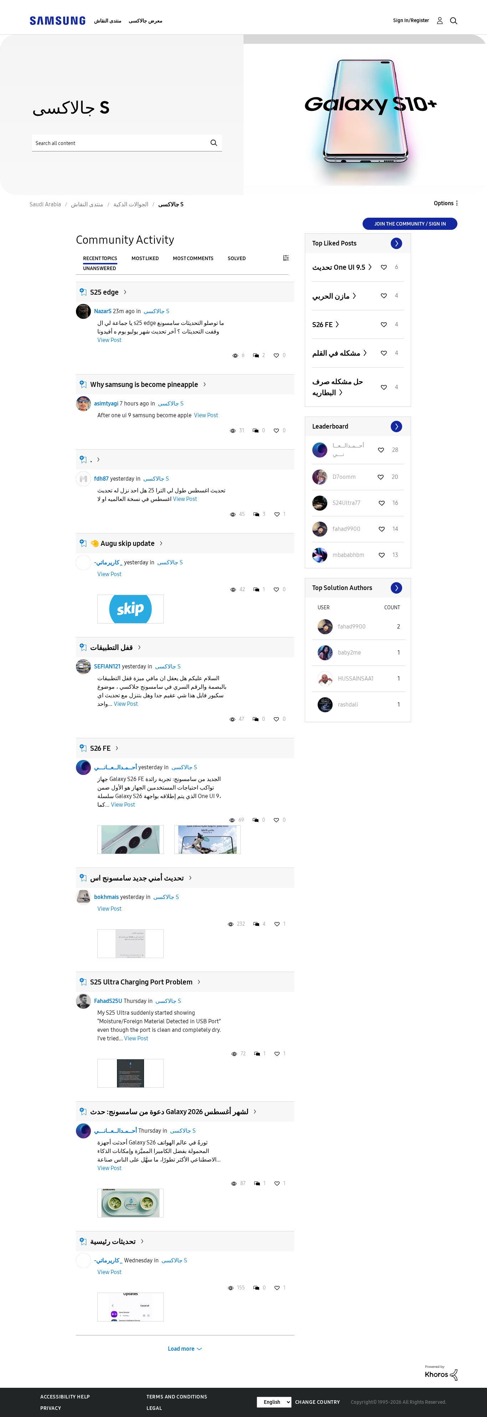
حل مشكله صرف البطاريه (337, 387)
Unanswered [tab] (99, 268)
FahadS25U (108, 1001)
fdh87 (101, 478)
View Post (109, 340)
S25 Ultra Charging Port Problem (141, 982)
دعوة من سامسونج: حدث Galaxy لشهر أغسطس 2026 (169, 1111)
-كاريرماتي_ (108, 562)
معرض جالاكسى (146, 21)
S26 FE (100, 748)
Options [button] (443, 203)
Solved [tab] (237, 258)
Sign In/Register (411, 20)
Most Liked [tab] (145, 258)
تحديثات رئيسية (113, 1241)
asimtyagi (106, 403)
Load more (181, 1348)
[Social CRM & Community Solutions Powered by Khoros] (441, 1372)
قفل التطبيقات (111, 647)
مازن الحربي (331, 296)
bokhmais (106, 897)
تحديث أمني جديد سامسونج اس (137, 878)
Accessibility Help (65, 1397)
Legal (154, 1408)
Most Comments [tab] (193, 258)
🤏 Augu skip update (122, 543)
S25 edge (104, 292)
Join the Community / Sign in (410, 224)
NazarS (103, 311)
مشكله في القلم (337, 353)
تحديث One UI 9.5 (339, 267)
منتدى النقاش (108, 21)
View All (358, 243)
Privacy (50, 1408)
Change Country (317, 1402)
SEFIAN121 (107, 666)
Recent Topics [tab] (100, 258)
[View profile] (83, 311)
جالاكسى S (156, 311)
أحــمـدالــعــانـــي (115, 767)
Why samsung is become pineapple (144, 384)
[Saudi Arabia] (57, 20)
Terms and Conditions (177, 1397)
